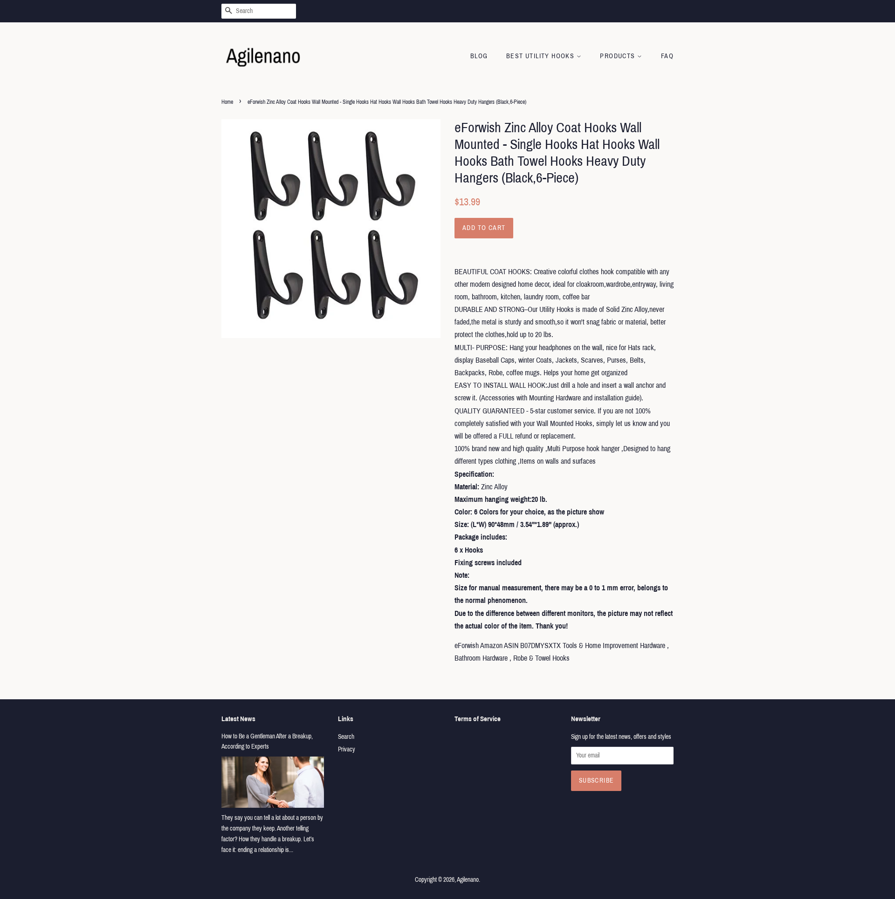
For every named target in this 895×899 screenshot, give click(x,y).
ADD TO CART (483, 227)
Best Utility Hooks (541, 56)
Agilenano (468, 879)
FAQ (667, 56)
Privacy (346, 749)
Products (618, 56)
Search (346, 736)
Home (227, 102)
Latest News (238, 719)
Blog (479, 56)
